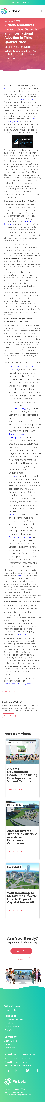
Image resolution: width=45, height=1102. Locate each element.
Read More (15, 789)
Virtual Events (11, 1062)
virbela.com (20, 634)
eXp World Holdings (28, 99)
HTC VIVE (13, 476)
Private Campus (11, 1027)
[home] (10, 11)
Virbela (7, 88)
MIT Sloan (14, 514)
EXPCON (21, 576)
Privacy (15, 1089)
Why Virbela (10, 1010)
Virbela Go (9, 1023)
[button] (41, 11)
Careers (8, 1044)
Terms (7, 1089)
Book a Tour (9, 716)
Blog (24, 1062)
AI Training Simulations (15, 1020)
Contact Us (9, 1048)
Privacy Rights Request (14, 1092)
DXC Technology (17, 408)
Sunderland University (20, 537)
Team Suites (10, 1030)
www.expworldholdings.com (18, 684)
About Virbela (10, 1041)
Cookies (24, 1089)
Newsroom (27, 1065)
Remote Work (11, 1058)
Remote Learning (12, 1065)
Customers (27, 1058)
